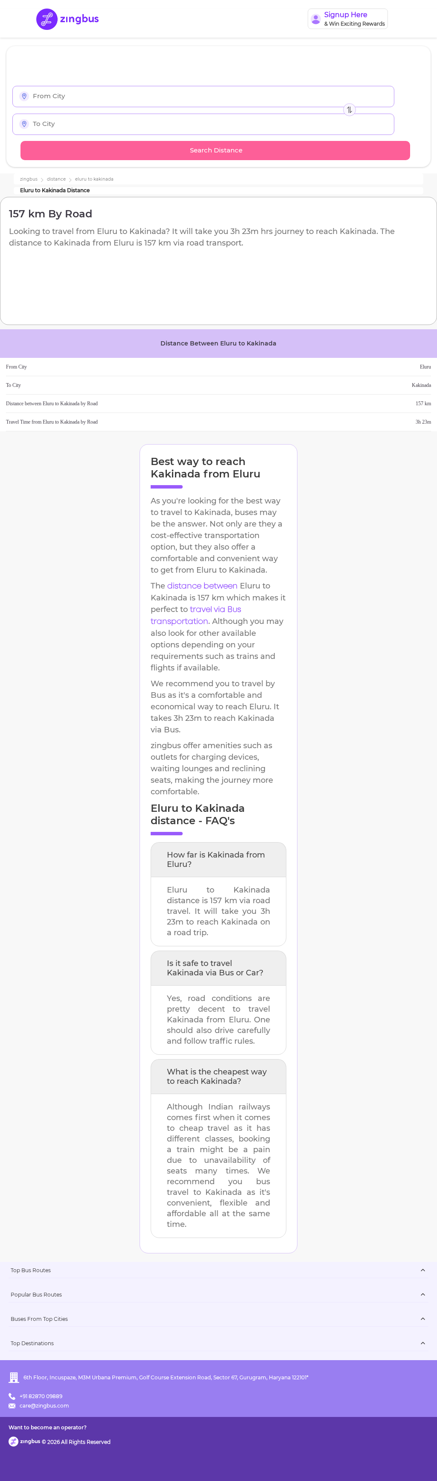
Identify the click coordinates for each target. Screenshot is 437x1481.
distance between (202, 586)
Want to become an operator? (48, 1427)
